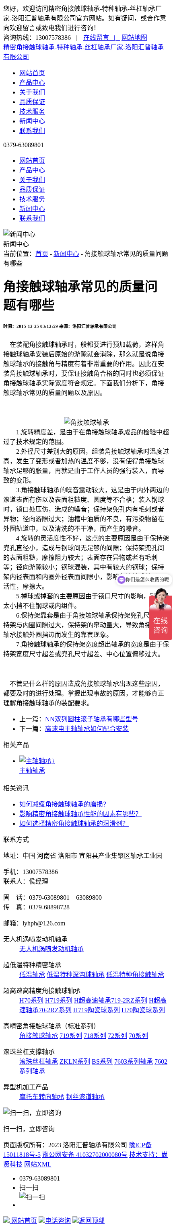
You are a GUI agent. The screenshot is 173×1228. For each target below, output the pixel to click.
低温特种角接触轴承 (135, 974)
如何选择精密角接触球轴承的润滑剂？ (74, 823)
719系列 (71, 1035)
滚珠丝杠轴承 (38, 1061)
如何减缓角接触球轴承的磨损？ (64, 804)
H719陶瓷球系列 (96, 1010)
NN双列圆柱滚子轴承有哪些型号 (91, 719)
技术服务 (32, 111)
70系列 (138, 1035)
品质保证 (32, 101)
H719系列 (58, 1000)
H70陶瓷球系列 (143, 1010)
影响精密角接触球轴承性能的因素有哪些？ (80, 813)
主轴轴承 (32, 770)
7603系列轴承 (133, 1061)
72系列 (117, 1035)
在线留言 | (101, 37)
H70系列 (31, 1000)
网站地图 (134, 37)
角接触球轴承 (38, 1035)
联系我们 (32, 130)
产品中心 (32, 82)
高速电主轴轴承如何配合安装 (87, 728)
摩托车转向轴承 (41, 1096)
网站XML (37, 1164)
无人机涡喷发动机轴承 (51, 949)
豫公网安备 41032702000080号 (85, 1154)
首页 (41, 253)
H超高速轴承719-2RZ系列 (110, 1000)
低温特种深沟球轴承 (76, 974)
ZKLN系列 (75, 1061)
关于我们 (32, 92)
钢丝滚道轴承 (85, 1096)
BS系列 (102, 1061)
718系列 (95, 1035)
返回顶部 (92, 1220)
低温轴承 (32, 974)
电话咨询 (58, 1220)
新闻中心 (32, 121)
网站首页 (32, 73)
